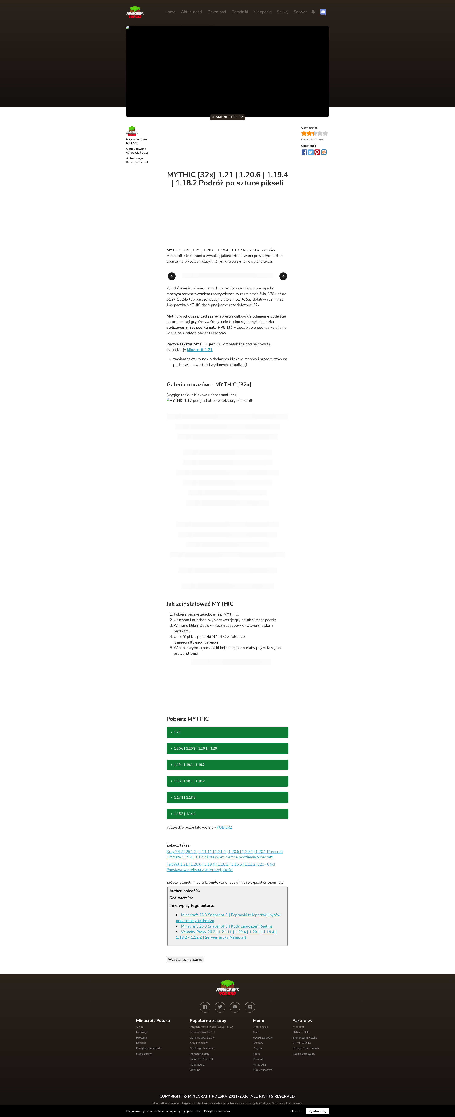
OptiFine (195, 1070)
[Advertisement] (228, 146)
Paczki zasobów (263, 1038)
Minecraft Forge (199, 1054)
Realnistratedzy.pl (304, 1054)
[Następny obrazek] (283, 276)
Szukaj (282, 12)
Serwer (300, 12)
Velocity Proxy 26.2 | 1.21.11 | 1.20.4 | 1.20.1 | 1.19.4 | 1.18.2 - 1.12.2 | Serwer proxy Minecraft (226, 934)
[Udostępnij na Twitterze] (311, 152)
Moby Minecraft (262, 1070)
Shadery (258, 1043)
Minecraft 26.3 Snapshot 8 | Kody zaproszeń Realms (226, 926)
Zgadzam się (317, 1111)
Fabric (256, 1054)
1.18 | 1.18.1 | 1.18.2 (189, 781)
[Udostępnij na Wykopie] (324, 152)
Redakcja (142, 1032)
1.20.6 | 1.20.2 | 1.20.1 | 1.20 (195, 748)
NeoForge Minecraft (202, 1048)
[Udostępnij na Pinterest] (317, 152)
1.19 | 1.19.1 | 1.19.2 (189, 765)
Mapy (256, 1032)
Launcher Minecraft (201, 1059)
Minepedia (262, 12)
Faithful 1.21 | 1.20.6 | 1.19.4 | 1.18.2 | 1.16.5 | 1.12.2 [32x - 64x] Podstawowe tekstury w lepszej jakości (221, 867)
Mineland (298, 1027)
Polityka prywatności (149, 1048)
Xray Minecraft (199, 1043)
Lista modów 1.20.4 (202, 1038)
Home (170, 12)
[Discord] (250, 1007)
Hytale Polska (301, 1032)
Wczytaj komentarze (185, 959)
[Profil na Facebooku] (205, 1007)
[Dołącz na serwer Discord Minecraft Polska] (323, 12)
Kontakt (141, 1043)
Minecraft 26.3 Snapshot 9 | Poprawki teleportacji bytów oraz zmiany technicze (228, 918)
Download (217, 12)
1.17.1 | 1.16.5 (184, 797)
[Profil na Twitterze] (220, 1007)
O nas (139, 1027)
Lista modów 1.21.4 (202, 1032)
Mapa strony (144, 1054)
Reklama (141, 1038)
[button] (313, 12)
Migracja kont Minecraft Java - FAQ (211, 1027)
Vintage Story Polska (306, 1048)
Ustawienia (295, 1111)
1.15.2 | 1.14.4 (184, 814)
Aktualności (191, 12)
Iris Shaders (197, 1065)
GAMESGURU (302, 1043)
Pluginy (257, 1048)
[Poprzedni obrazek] (172, 276)
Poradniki (240, 12)
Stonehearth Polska (305, 1038)
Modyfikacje (260, 1027)
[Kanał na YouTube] (235, 1007)
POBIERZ (224, 827)
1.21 (177, 732)
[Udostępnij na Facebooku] (304, 152)
